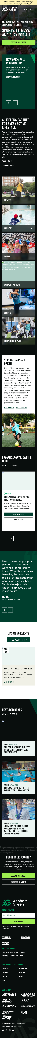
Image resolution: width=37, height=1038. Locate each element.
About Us (6, 161)
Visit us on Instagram (6, 1030)
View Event (8, 682)
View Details (18, 519)
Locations (25, 937)
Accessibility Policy (16, 1026)
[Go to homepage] (10, 9)
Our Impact (23, 968)
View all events (17, 640)
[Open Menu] (33, 8)
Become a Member (18, 42)
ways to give (21, 407)
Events (4, 976)
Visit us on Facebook (3, 1030)
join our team (8, 165)
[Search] (29, 8)
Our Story (5, 968)
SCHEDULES (6, 937)
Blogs (21, 976)
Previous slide (4, 610)
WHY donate (9, 407)
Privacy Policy (6, 1026)
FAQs (3, 981)
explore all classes (18, 48)
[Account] (25, 8)
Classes (22, 972)
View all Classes (9, 465)
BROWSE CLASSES (13, 77)
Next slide (10, 610)
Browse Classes (18, 514)
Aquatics (6, 785)
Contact (5, 943)
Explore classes (18, 882)
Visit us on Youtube (13, 1030)
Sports (6, 744)
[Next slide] (11, 538)
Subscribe (18, 921)
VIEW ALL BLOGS (8, 714)
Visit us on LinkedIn (10, 1030)
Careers (5, 972)
